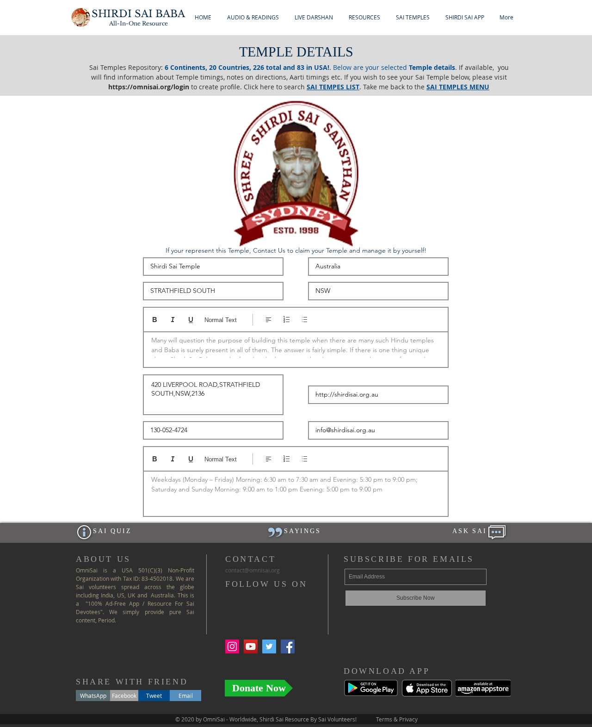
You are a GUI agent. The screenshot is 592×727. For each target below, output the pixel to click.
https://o (122, 86)
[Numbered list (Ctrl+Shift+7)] (286, 319)
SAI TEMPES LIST (333, 86)
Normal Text (220, 320)
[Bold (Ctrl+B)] (154, 319)
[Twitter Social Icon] (269, 646)
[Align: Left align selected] (268, 319)
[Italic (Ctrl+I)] (172, 319)
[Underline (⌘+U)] (190, 319)
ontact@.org (252, 570)
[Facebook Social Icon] (288, 646)
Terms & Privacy (397, 719)
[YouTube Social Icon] (251, 646)
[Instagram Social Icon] (232, 646)
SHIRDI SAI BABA (138, 14)
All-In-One (138, 23)
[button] (253, 17)
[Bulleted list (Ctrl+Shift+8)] (304, 319)
